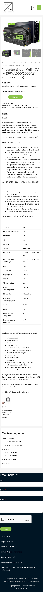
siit (18, 387)
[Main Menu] (39, 7)
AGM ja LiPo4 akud (8, 439)
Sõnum (3, 499)
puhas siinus (34, 107)
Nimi (2, 480)
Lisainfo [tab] (5, 118)
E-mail (3, 490)
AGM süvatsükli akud (13, 442)
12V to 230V (10, 107)
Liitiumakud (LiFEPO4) (14, 445)
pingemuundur (25, 107)
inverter (17, 107)
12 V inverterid (19, 63)
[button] (37, 21)
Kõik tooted (24, 105)
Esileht (4, 63)
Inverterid (11, 63)
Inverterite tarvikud (9, 459)
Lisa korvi (15, 97)
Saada (6, 529)
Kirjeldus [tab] (5, 114)
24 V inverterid (11, 456)
